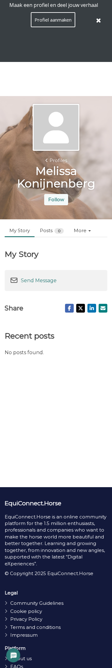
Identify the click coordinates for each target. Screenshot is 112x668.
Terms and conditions (35, 627)
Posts (50, 230)
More (81, 230)
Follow (56, 199)
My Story (19, 230)
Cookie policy (26, 611)
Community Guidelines (36, 603)
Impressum (24, 635)
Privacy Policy (26, 619)
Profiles (58, 160)
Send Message (39, 280)
